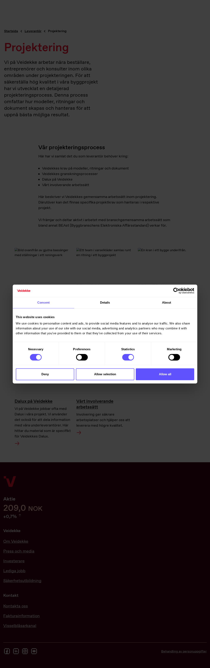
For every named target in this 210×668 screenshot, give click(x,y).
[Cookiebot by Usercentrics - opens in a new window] (176, 291)
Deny (45, 374)
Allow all (165, 374)
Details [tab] (105, 302)
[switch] (82, 357)
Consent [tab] (43, 302)
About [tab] (166, 302)
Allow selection (105, 374)
